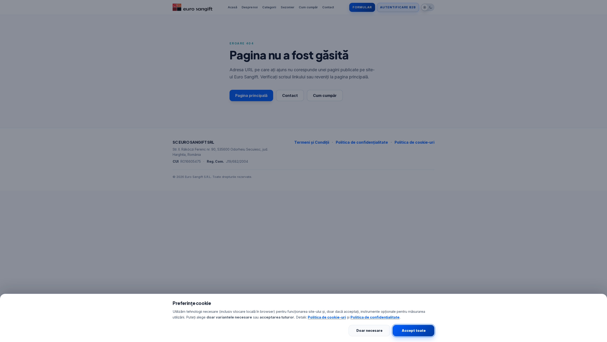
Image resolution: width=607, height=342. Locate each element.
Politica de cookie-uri (327, 317)
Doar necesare (369, 330)
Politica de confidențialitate (375, 317)
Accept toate (414, 330)
